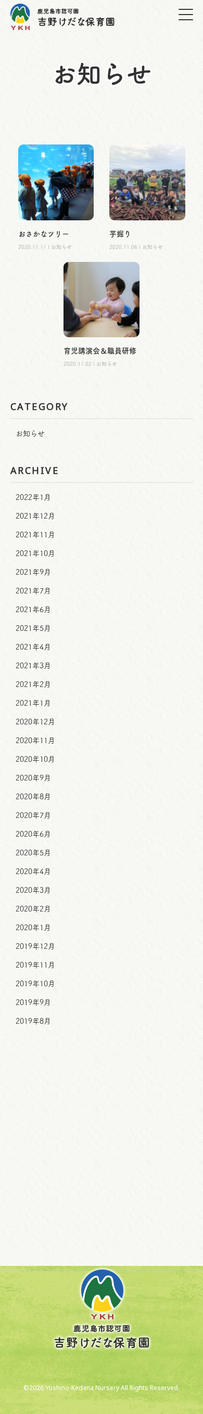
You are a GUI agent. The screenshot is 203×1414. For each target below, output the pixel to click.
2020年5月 (33, 852)
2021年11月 (35, 534)
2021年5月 (33, 628)
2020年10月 (35, 759)
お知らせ (30, 433)
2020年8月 (33, 796)
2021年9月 (33, 572)
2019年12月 (35, 946)
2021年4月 (33, 647)
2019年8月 (33, 1021)
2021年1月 (33, 703)
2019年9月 (33, 1002)
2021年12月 (35, 516)
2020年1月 (33, 927)
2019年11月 (35, 965)
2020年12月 (35, 721)
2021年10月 (35, 553)
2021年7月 (33, 590)
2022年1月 (33, 497)
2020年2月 (33, 909)
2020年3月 (33, 890)
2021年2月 (33, 684)
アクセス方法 (101, 1222)
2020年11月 (35, 740)
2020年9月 (33, 778)
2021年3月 (33, 665)
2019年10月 (35, 983)
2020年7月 (33, 815)
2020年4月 (33, 871)
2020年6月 (33, 834)
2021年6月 (33, 609)
